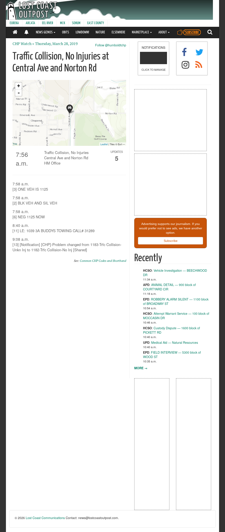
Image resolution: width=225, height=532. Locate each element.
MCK (62, 23)
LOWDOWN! (82, 32)
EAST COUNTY (95, 23)
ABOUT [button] (162, 32)
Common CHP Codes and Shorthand (103, 261)
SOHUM (76, 23)
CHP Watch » (23, 43)
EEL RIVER (47, 23)
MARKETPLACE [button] (141, 32)
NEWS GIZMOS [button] (44, 32)
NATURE (100, 32)
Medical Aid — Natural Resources (174, 342)
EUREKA (14, 23)
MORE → (140, 368)
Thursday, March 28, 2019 (56, 43)
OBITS (65, 32)
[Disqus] (69, 322)
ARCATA (30, 23)
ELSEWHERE (118, 32)
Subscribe (171, 240)
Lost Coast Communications (45, 518)
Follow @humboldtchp (110, 45)
